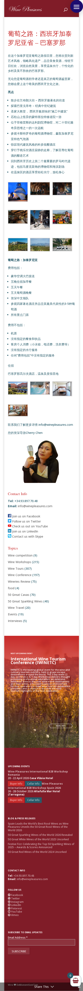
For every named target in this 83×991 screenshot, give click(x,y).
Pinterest (15, 908)
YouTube (15, 911)
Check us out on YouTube (29, 526)
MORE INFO (61, 726)
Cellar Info (33, 783)
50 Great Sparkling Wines (25, 601)
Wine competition (20, 555)
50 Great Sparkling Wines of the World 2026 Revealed (40, 835)
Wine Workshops (19, 562)
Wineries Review (19, 581)
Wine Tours (16, 568)
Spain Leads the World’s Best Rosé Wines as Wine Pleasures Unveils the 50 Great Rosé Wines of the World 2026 (38, 827)
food (11, 588)
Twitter (14, 898)
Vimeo (13, 915)
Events (12, 614)
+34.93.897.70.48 (24, 875)
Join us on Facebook (25, 516)
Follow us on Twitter (26, 521)
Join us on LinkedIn (24, 531)
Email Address (18, 937)
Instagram (16, 902)
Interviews (15, 621)
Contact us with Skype (27, 536)
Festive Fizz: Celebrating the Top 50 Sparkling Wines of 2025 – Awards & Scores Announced (41, 845)
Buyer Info (16, 783)
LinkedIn (14, 905)
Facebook (15, 895)
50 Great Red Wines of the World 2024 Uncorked (37, 852)
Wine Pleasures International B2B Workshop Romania (38, 773)
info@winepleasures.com (34, 506)
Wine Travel (16, 608)
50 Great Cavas (18, 595)
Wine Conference (19, 575)
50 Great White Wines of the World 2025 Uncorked (38, 839)
